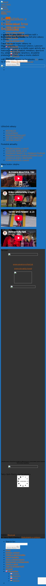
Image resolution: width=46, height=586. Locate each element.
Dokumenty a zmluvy (30, 537)
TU (36, 59)
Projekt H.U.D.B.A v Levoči (17, 160)
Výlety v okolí (12, 38)
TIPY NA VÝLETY (13, 140)
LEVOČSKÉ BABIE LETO (16, 151)
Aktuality (3, 13)
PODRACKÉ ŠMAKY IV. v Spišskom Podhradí (25, 153)
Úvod (8, 550)
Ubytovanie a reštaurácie (17, 562)
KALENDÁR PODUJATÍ (15, 135)
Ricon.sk (11, 535)
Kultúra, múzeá (12, 552)
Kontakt (9, 569)
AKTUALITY (11, 130)
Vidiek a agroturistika (15, 555)
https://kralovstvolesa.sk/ (22, 62)
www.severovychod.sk (23, 264)
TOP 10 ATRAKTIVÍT (15, 41)
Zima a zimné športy (15, 32)
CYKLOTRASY (12, 133)
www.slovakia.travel (23, 268)
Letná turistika (12, 557)
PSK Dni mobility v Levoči (17, 148)
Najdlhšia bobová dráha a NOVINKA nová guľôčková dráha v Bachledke (24, 156)
